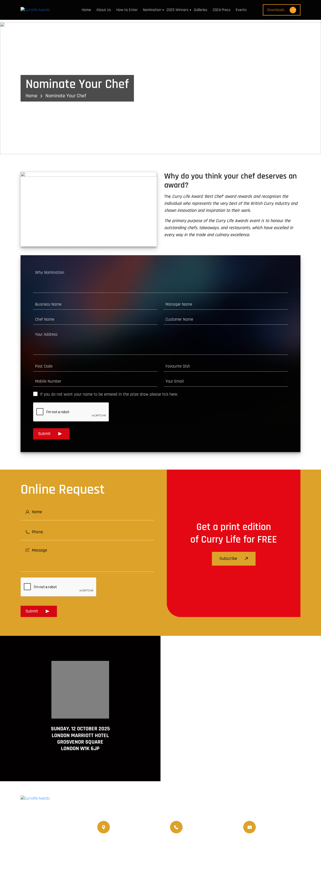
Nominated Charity (283, 847)
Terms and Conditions (229, 859)
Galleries (200, 10)
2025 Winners (178, 10)
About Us (103, 10)
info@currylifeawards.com (279, 830)
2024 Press (221, 10)
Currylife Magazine (112, 847)
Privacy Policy (289, 859)
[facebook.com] (26, 827)
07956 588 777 (197, 823)
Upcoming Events (220, 847)
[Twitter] (39, 827)
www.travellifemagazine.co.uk (46, 855)
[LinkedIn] (53, 827)
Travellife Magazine (150, 847)
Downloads (276, 10)
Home (86, 10)
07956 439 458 (197, 830)
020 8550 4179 (124, 827)
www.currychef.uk (36, 848)
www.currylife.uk (35, 841)
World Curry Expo (186, 847)
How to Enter (127, 10)
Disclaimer (263, 859)
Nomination (152, 10)
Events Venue (251, 847)
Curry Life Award (131, 859)
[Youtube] (66, 827)
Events (241, 10)
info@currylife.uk (272, 823)
